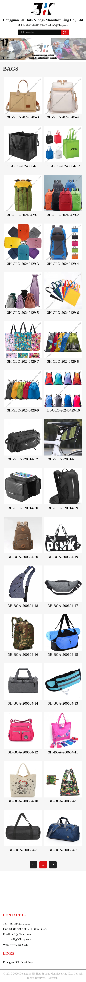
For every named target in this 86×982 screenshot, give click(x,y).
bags (36, 58)
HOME (8, 58)
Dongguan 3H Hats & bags (18, 962)
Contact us (10, 906)
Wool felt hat (52, 881)
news (46, 900)
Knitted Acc (50, 875)
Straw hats (10, 881)
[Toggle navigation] (8, 5)
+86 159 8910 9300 (35, 25)
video (47, 894)
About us (9, 900)
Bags (22, 58)
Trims (46, 888)
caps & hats (11, 875)
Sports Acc (10, 888)
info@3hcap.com (60, 25)
